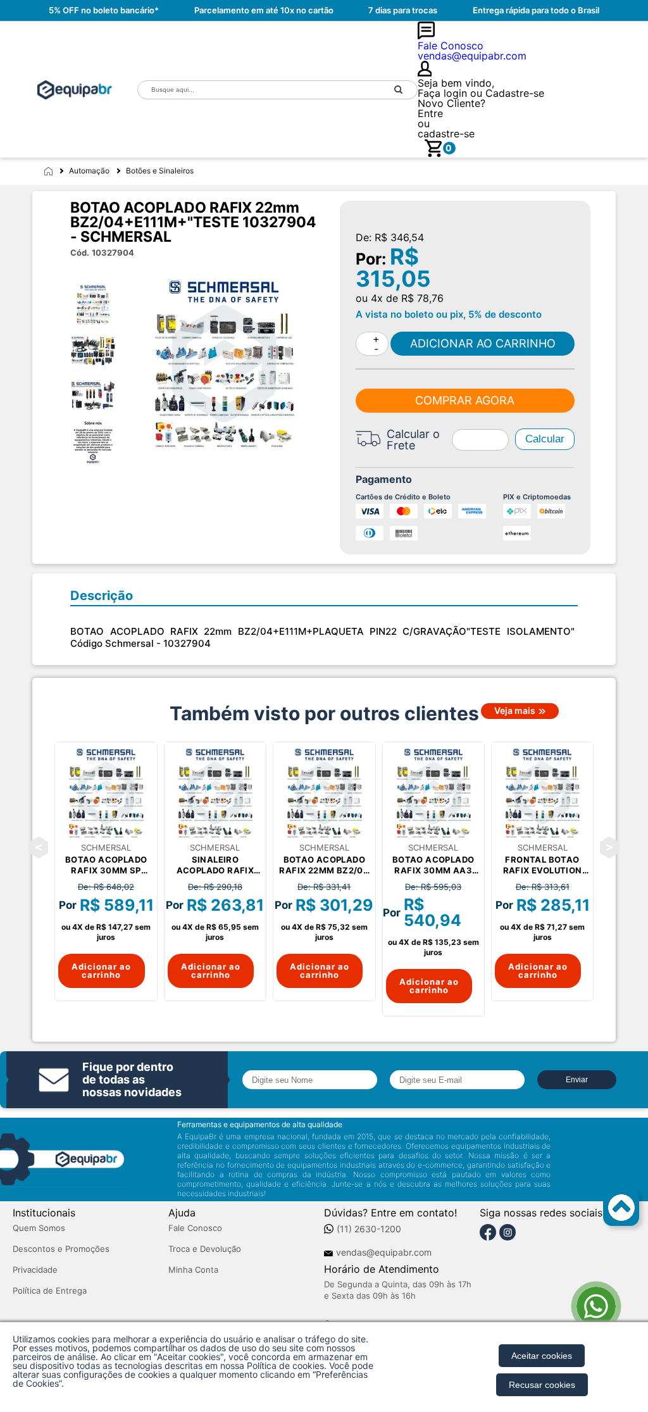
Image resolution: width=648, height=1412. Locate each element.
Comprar (482, 344)
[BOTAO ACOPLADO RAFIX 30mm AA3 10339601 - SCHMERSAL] (433, 793)
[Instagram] (507, 1233)
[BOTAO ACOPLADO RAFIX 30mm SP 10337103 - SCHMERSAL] (105, 793)
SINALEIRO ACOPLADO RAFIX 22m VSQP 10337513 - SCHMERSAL (215, 865)
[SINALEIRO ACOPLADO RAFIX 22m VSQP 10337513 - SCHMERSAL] (215, 793)
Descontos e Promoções (61, 1249)
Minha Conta (193, 1270)
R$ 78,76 (422, 298)
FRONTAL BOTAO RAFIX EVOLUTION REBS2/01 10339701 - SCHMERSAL (542, 865)
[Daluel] (75, 89)
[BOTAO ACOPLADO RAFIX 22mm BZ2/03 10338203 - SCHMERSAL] (324, 793)
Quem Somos (39, 1228)
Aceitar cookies (541, 1356)
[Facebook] (488, 1233)
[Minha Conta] (526, 69)
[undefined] (224, 364)
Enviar (577, 1079)
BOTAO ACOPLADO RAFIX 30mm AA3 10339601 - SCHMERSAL (433, 865)
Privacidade (35, 1270)
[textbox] (259, 89)
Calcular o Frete (413, 439)
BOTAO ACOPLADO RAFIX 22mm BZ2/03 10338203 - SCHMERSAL (324, 865)
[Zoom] (99, 305)
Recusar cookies (542, 1385)
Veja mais (514, 710)
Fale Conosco (195, 1228)
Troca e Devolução (204, 1249)
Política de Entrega (50, 1291)
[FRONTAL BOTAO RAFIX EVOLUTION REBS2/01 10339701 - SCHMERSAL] (542, 793)
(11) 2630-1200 (369, 1229)
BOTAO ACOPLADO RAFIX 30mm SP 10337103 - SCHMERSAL (106, 865)
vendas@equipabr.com (384, 1252)
